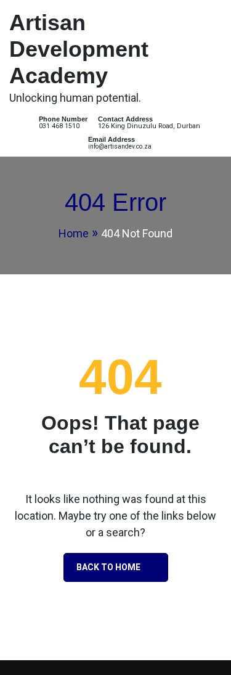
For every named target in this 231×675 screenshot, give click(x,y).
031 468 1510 (59, 126)
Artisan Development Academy (78, 49)
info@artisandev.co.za (120, 146)
